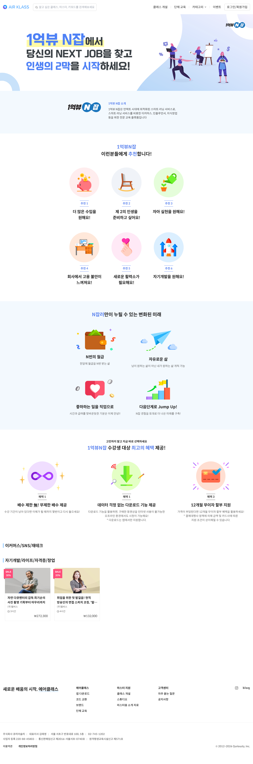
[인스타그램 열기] (237, 688)
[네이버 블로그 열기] (246, 688)
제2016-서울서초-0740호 (70, 739)
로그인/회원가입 (237, 7)
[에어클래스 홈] (16, 7)
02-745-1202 (96, 734)
